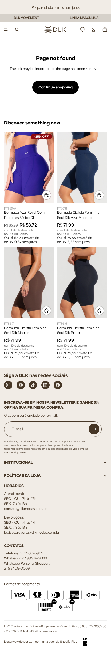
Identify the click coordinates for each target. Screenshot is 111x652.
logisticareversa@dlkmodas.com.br (31, 532)
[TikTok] (33, 385)
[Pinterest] (58, 385)
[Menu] (6, 30)
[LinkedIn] (45, 385)
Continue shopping (55, 87)
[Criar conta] (94, 429)
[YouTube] (21, 385)
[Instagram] (8, 385)
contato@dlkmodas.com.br (25, 508)
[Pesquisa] (17, 29)
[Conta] (93, 29)
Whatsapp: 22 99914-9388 (25, 558)
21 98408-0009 (17, 568)
